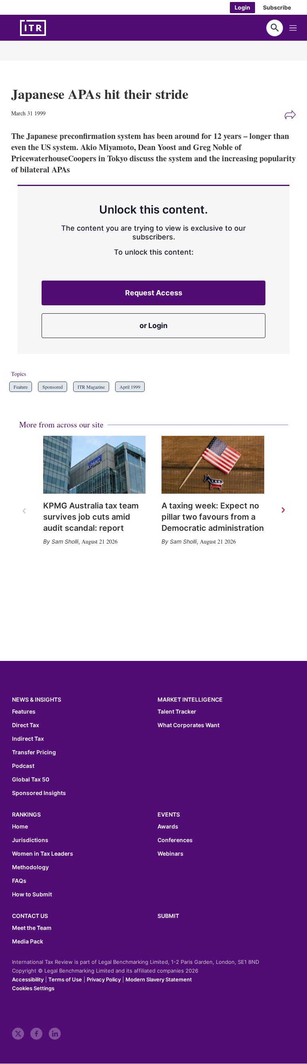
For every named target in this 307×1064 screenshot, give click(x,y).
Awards (167, 826)
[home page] (52, 28)
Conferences (175, 840)
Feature (21, 387)
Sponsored (52, 387)
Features (24, 711)
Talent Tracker (176, 711)
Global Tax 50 (30, 779)
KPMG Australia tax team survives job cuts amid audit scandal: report (91, 517)
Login (242, 7)
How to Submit (32, 894)
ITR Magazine (91, 387)
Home (20, 826)
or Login (153, 325)
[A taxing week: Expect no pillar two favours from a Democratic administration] (212, 464)
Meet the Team (32, 928)
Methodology (30, 867)
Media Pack (27, 941)
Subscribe (277, 7)
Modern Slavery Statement (159, 979)
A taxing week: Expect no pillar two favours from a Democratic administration (212, 517)
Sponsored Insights (39, 793)
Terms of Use (65, 979)
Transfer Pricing (34, 752)
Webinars (170, 853)
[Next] (282, 510)
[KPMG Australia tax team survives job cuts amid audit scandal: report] (94, 464)
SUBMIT (168, 915)
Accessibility (28, 979)
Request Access (153, 293)
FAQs (19, 881)
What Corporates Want (188, 725)
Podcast (23, 766)
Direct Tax (25, 725)
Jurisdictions (30, 840)
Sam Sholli (65, 541)
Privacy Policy (104, 979)
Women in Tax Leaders (42, 853)
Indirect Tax (28, 739)
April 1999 (130, 387)
